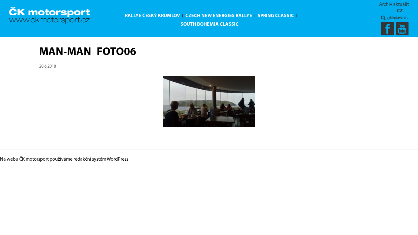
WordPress (117, 159)
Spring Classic (276, 15)
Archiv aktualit (394, 4)
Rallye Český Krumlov (152, 15)
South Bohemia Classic (210, 24)
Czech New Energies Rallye (218, 15)
